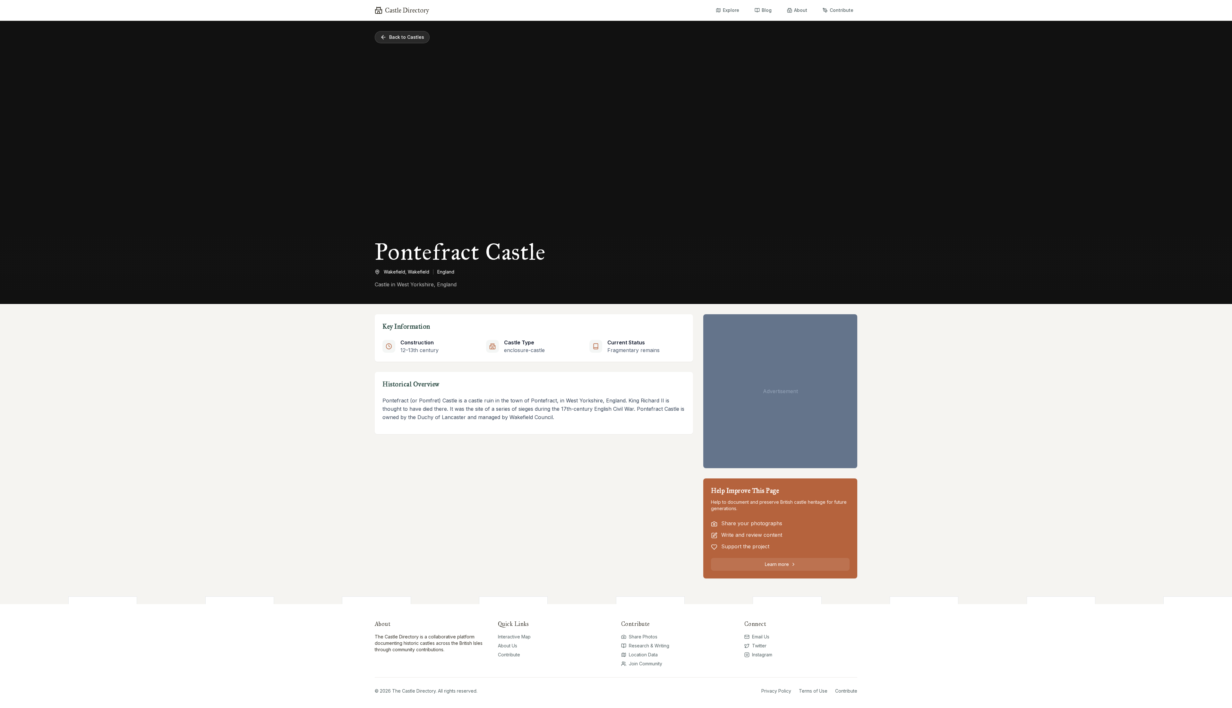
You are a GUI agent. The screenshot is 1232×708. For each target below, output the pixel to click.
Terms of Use (813, 691)
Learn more (777, 564)
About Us (507, 645)
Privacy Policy (776, 691)
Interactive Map (514, 636)
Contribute (509, 654)
